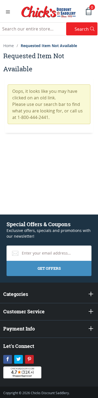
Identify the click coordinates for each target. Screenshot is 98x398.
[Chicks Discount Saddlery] (48, 11)
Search (86, 29)
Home (8, 45)
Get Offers (49, 268)
